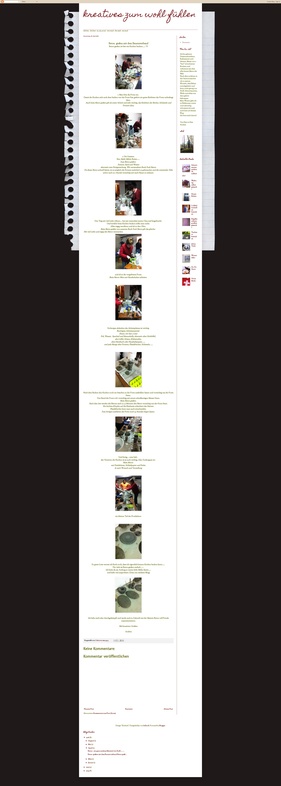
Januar (91, 763)
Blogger (162, 725)
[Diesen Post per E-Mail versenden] (114, 640)
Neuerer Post (89, 709)
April (90, 748)
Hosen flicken (193, 195)
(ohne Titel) (193, 245)
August (91, 741)
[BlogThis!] (117, 640)
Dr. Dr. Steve (194, 268)
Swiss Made (193, 279)
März (90, 759)
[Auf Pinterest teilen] (123, 640)
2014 (88, 771)
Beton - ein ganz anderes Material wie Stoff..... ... (106, 751)
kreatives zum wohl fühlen (139, 15)
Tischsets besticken (194, 235)
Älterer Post (168, 709)
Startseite (128, 709)
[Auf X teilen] (119, 640)
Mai (89, 744)
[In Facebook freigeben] (121, 640)
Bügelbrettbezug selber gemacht (194, 223)
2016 (88, 737)
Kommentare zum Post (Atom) (104, 713)
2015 (87, 767)
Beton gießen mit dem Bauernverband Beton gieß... (107, 754)
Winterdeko (194, 256)
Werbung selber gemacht (194, 185)
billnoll (146, 725)
